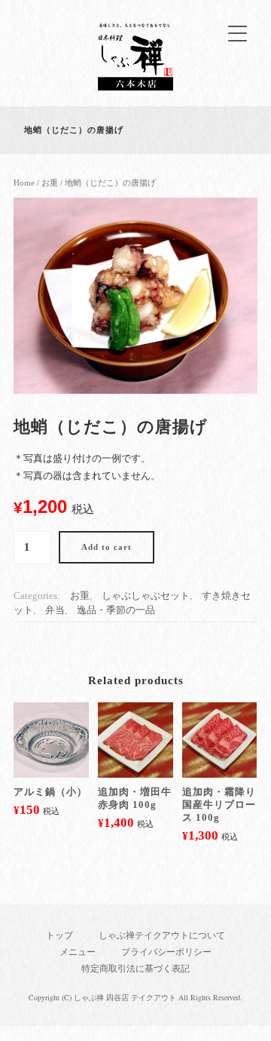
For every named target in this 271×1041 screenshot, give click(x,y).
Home (24, 182)
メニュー (77, 952)
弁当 (55, 610)
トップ (59, 935)
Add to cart (106, 546)
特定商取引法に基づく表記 (135, 968)
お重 (49, 182)
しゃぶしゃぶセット (146, 596)
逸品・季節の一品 (116, 610)
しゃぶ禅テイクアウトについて (162, 935)
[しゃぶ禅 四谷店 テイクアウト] (135, 87)
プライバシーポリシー (166, 952)
